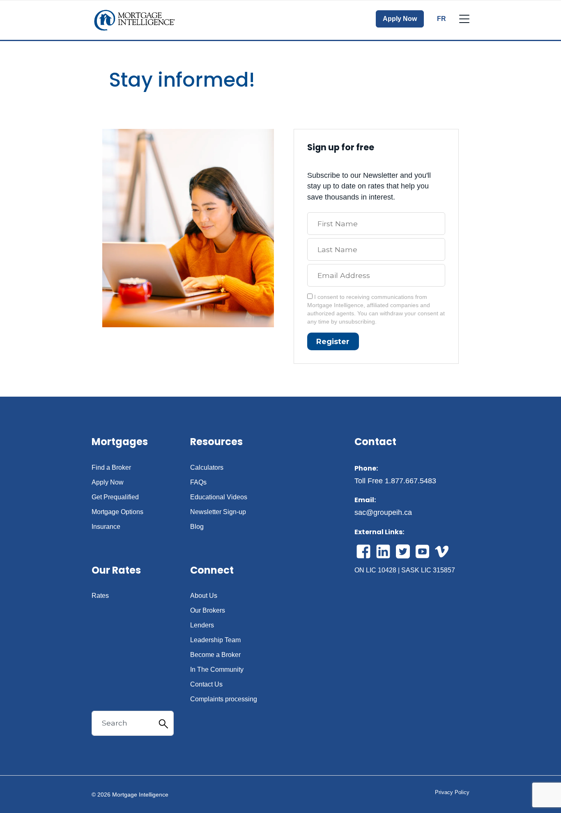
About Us (203, 596)
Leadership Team (215, 640)
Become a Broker (215, 655)
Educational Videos (218, 497)
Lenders (202, 625)
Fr (441, 19)
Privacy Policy (452, 792)
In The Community (217, 669)
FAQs (198, 482)
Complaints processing (223, 699)
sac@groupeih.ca (383, 512)
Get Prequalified (115, 497)
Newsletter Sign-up (218, 512)
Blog (197, 527)
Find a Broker (111, 467)
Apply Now (400, 18)
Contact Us (206, 684)
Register (332, 341)
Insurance (106, 527)
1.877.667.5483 (410, 481)
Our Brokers (207, 610)
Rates (100, 596)
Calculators (206, 467)
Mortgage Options (117, 512)
